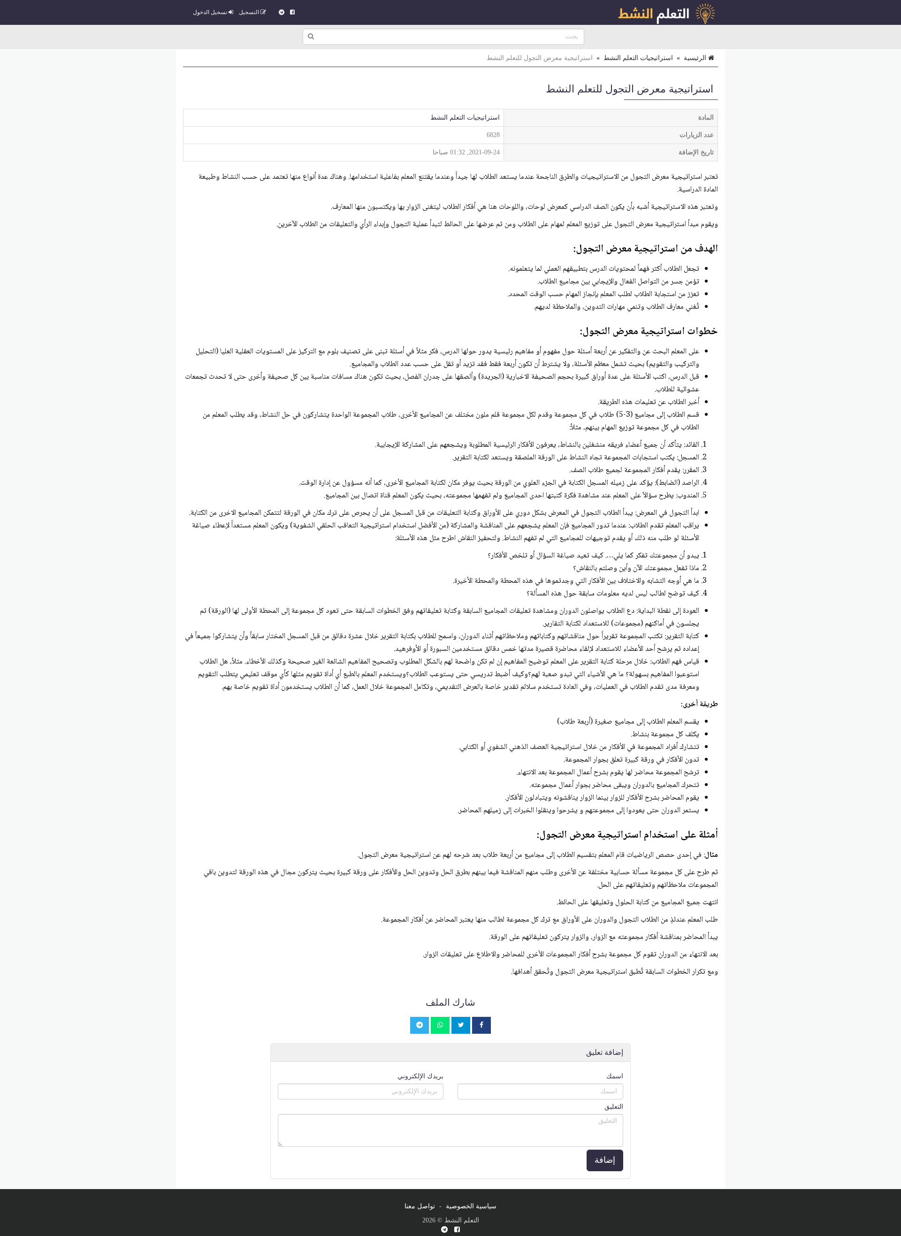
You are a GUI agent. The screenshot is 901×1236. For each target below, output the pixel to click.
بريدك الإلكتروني (420, 1076)
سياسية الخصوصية (471, 1206)
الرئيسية (696, 57)
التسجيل (249, 12)
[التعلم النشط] (666, 12)
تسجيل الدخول (211, 12)
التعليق (613, 1106)
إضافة (605, 1160)
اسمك (614, 1076)
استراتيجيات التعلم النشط (638, 57)
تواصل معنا (420, 1206)
